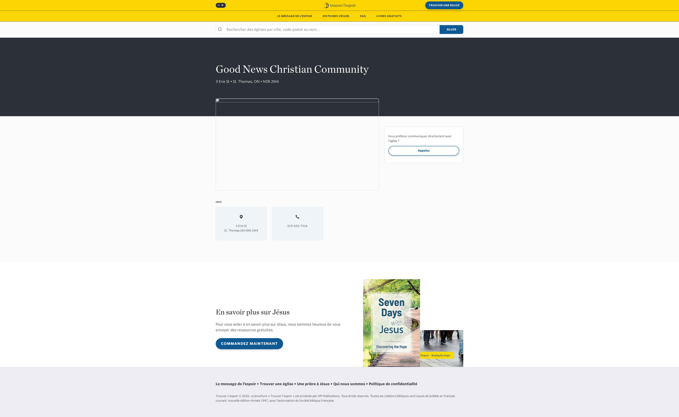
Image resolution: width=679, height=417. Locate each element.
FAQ (363, 16)
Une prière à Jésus (313, 384)
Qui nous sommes (349, 384)
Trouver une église (444, 5)
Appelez (424, 150)
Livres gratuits (389, 16)
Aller (451, 29)
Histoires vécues (336, 16)
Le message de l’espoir (294, 16)
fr (219, 5)
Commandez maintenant (249, 343)
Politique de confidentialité (393, 384)
